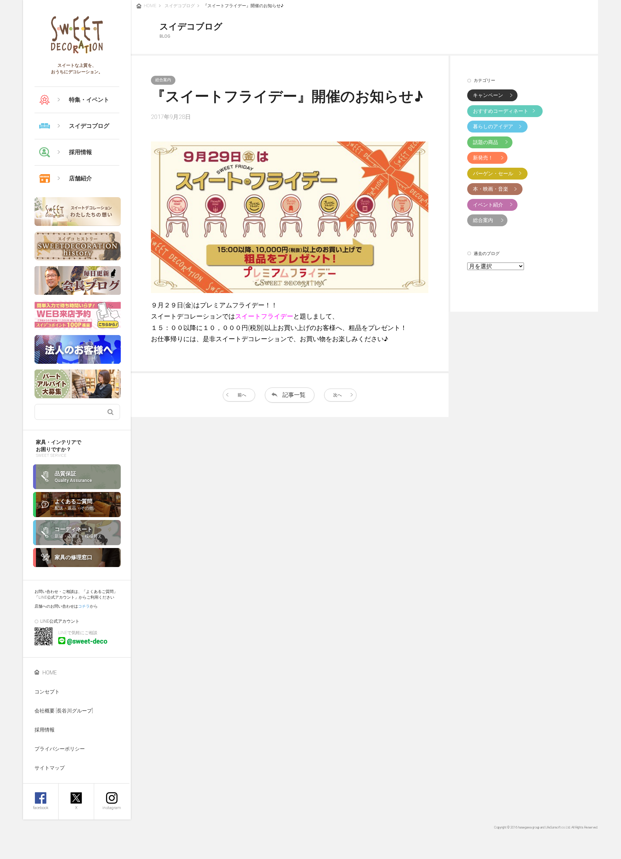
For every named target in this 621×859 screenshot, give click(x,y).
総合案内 (483, 220)
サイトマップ (49, 768)
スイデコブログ (180, 5)
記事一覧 (293, 394)
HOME (49, 672)
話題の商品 (485, 142)
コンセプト (47, 692)
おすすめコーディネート (500, 111)
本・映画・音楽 (490, 189)
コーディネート (78, 532)
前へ (242, 395)
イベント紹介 (488, 205)
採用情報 (44, 730)
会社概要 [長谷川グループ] (63, 711)
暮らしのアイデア (493, 126)
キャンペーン (488, 95)
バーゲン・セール (493, 173)
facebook (41, 807)
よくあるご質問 (74, 504)
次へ (337, 395)
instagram (111, 807)
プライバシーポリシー (59, 749)
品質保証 (73, 476)
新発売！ (483, 158)
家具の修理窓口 (73, 557)
